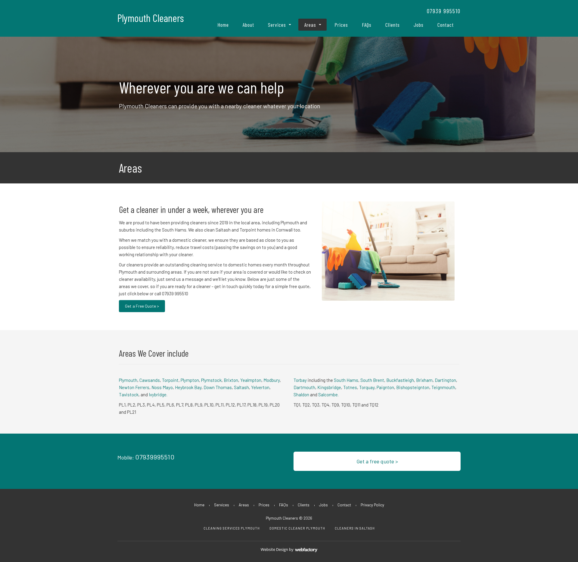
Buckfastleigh (400, 380)
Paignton (385, 387)
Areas (310, 24)
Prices (341, 24)
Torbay (300, 380)
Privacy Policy (372, 504)
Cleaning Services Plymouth (232, 528)
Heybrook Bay (188, 387)
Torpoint (170, 380)
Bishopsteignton (412, 387)
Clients (392, 24)
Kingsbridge (329, 387)
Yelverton (260, 387)
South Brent (372, 380)
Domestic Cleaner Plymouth (297, 528)
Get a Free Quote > (142, 306)
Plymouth (128, 380)
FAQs (366, 24)
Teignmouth (443, 387)
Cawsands (149, 380)
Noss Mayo (162, 387)
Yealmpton (250, 380)
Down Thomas (218, 387)
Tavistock (128, 394)
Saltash (241, 387)
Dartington (445, 380)
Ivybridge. (158, 394)
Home (223, 24)
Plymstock (211, 380)
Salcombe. (328, 394)
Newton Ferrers (134, 387)
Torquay (366, 387)
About (248, 24)
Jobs (419, 24)
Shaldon (301, 394)
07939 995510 (444, 10)
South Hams (346, 380)
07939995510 (155, 457)
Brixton (231, 380)
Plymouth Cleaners (150, 18)
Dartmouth (304, 387)
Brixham (424, 380)
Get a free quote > (377, 461)
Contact (445, 24)
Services (277, 24)
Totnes (350, 387)
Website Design (274, 549)
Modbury (271, 380)
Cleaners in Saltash (355, 528)
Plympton (190, 380)
